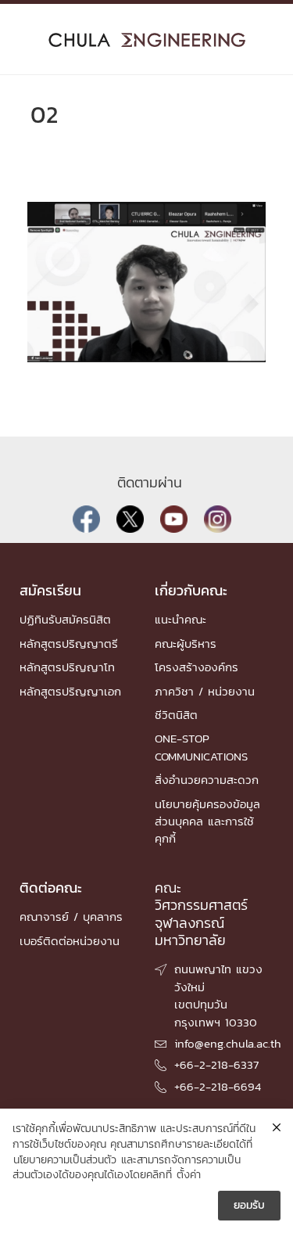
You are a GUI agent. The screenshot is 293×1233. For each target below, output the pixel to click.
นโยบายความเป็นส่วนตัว (64, 1160)
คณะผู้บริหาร (185, 643)
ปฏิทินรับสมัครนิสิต (65, 619)
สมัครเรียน (50, 590)
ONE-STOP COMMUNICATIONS (201, 746)
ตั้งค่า (189, 1175)
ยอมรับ (249, 1205)
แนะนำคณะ (180, 619)
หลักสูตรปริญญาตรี (69, 643)
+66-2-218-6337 (216, 1064)
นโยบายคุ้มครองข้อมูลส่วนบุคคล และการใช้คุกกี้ (207, 821)
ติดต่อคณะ (51, 887)
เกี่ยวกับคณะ (191, 590)
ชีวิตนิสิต (176, 715)
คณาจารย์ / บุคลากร (71, 917)
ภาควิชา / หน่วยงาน (205, 691)
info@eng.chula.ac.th (227, 1043)
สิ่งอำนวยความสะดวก (207, 780)
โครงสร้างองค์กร (196, 667)
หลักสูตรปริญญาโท (67, 667)
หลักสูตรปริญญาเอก (70, 691)
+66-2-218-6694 (217, 1086)
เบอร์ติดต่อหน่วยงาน (70, 941)
